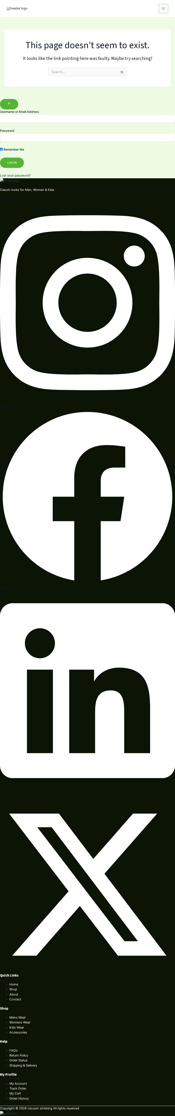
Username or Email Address (19, 111)
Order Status (18, 1060)
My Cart (15, 1093)
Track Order (17, 1088)
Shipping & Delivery (23, 1065)
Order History (19, 1098)
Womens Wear (19, 1022)
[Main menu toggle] (163, 8)
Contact (15, 999)
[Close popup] (9, 104)
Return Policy (18, 1055)
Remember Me (13, 149)
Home (13, 984)
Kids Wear (16, 1027)
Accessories (18, 1032)
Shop (13, 989)
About (13, 994)
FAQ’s (13, 1050)
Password (7, 130)
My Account (18, 1084)
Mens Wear (17, 1017)
